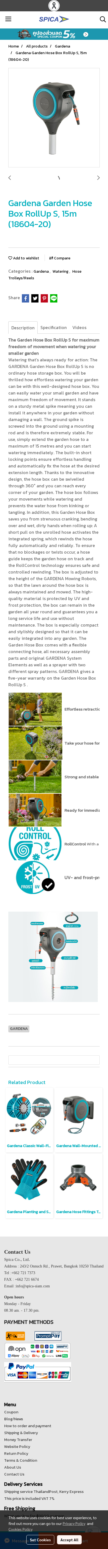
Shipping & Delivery (21, 1433)
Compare (61, 258)
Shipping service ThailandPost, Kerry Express (44, 1492)
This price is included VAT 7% (29, 1498)
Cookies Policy (20, 1529)
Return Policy (16, 1453)
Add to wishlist (25, 258)
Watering (61, 271)
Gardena (42, 271)
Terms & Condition (20, 1460)
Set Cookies (40, 1539)
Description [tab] (23, 327)
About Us (12, 1467)
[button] (101, 19)
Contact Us (14, 1474)
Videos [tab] (79, 327)
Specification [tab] (53, 327)
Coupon (11, 1412)
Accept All (69, 1539)
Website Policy (17, 1447)
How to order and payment (27, 1426)
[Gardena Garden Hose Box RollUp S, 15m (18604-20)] (54, 118)
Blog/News (13, 1419)
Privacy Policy (74, 1523)
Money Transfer (18, 1440)
